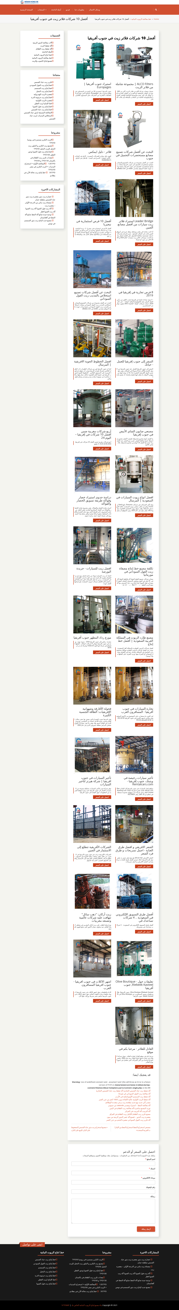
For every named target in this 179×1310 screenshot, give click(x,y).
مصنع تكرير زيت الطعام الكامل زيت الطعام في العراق (130, 1114)
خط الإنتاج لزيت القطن (43, 103)
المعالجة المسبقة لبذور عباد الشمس (38, 112)
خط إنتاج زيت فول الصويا (42, 106)
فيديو (68, 9)
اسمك (152, 1168)
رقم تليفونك (150, 1187)
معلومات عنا (79, 9)
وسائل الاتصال (94, 9)
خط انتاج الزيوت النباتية (43, 55)
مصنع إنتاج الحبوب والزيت (42, 61)
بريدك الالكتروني (148, 1178)
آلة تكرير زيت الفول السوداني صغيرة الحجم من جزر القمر (128, 1120)
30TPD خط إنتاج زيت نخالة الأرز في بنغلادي (88, 1291)
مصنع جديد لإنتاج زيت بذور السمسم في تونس (132, 1287)
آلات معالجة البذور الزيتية (42, 42)
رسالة (153, 1196)
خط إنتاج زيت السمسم (43, 88)
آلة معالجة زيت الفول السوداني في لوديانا (134, 1093)
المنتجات (41, 9)
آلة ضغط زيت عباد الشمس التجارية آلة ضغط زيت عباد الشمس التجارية (123, 1090)
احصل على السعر (144, 104)
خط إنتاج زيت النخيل (44, 91)
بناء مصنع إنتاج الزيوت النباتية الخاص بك (86, 1305)
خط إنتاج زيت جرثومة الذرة (41, 97)
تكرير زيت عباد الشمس (43, 82)
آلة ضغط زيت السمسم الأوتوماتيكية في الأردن (132, 1096)
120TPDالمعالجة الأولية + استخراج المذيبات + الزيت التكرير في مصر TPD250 (40, 166)
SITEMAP (65, 1305)
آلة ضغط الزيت (46, 45)
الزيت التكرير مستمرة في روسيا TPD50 (87, 1259)
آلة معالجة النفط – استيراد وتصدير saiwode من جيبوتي (129, 1105)
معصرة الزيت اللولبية (44, 100)
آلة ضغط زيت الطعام (44, 48)
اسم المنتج (150, 1159)
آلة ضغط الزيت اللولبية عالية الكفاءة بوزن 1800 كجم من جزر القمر (124, 1099)
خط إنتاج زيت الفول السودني (41, 85)
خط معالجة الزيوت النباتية (42, 58)
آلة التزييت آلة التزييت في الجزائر (137, 1111)
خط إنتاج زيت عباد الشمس (41, 109)
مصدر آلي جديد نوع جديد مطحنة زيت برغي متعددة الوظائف (127, 1102)
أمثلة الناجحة (56, 9)
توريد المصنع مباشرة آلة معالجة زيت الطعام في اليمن (129, 1108)
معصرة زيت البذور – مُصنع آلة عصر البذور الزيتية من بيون (128, 1117)
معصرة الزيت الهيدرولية (43, 94)
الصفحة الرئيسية (26, 9)
